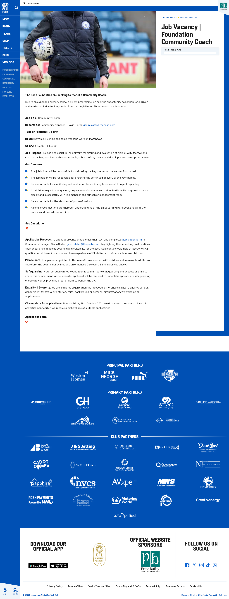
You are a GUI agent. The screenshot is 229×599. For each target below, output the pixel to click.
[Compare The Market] (124, 403)
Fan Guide (7, 91)
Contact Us (196, 586)
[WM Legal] (82, 465)
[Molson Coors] (124, 447)
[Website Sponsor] (223, 6)
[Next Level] (208, 403)
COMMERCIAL (8, 78)
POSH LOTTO (8, 96)
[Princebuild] (41, 403)
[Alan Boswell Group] (41, 447)
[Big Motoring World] (124, 500)
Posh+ (6, 26)
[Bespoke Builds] (82, 420)
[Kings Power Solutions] (170, 376)
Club (5, 55)
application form (132, 239)
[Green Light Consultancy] (124, 465)
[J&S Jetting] (82, 447)
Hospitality (8, 82)
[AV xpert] (124, 482)
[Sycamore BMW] (124, 420)
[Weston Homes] (79, 376)
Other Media (203, 595)
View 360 (8, 62)
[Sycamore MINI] (166, 420)
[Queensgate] (166, 465)
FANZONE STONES (10, 69)
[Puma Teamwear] (139, 376)
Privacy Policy (55, 586)
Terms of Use (75, 586)
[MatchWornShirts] (166, 482)
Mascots (7, 87)
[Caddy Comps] (41, 465)
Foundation (8, 74)
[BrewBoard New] (208, 482)
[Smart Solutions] (166, 403)
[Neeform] (208, 465)
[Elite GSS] (166, 447)
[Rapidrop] (166, 500)
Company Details (175, 586)
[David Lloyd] (208, 447)
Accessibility (153, 586)
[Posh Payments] (41, 500)
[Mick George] (109, 376)
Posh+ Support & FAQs (128, 586)
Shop (5, 41)
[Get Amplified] (124, 515)
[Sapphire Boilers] (41, 482)
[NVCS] (82, 482)
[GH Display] (82, 403)
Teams (6, 33)
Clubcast (223, 595)
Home (24, 3)
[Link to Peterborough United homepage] (6, 8)
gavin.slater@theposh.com (99, 125)
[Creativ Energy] (208, 500)
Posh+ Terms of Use (99, 586)
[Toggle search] (16, 8)
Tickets (7, 48)
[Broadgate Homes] (82, 500)
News (5, 19)
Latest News (33, 3)
